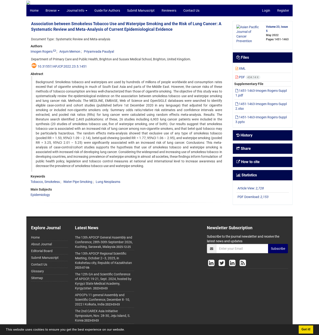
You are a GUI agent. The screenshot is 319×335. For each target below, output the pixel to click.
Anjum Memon (69, 51)
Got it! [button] (305, 329)
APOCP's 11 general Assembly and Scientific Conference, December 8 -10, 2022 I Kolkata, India (102, 299)
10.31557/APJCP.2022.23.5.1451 (62, 66)
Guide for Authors (107, 10)
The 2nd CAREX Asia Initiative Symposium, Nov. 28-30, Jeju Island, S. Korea (102, 315)
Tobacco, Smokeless (45, 182)
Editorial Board (42, 251)
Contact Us (191, 10)
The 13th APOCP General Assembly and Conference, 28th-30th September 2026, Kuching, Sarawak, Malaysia (104, 242)
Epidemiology (40, 195)
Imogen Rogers (42, 51)
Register (283, 10)
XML (242, 68)
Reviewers (169, 10)
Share (245, 148)
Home (34, 10)
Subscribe (278, 248)
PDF (248, 77)
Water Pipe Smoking (77, 182)
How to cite (250, 162)
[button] (126, 330)
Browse (51, 10)
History (246, 135)
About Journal (41, 244)
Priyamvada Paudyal (99, 51)
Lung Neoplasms (108, 182)
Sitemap (37, 278)
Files (244, 57)
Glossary (37, 271)
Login (266, 10)
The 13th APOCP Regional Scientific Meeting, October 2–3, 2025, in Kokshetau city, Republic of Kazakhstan (103, 258)
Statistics (249, 175)
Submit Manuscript (141, 10)
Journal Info (76, 10)
